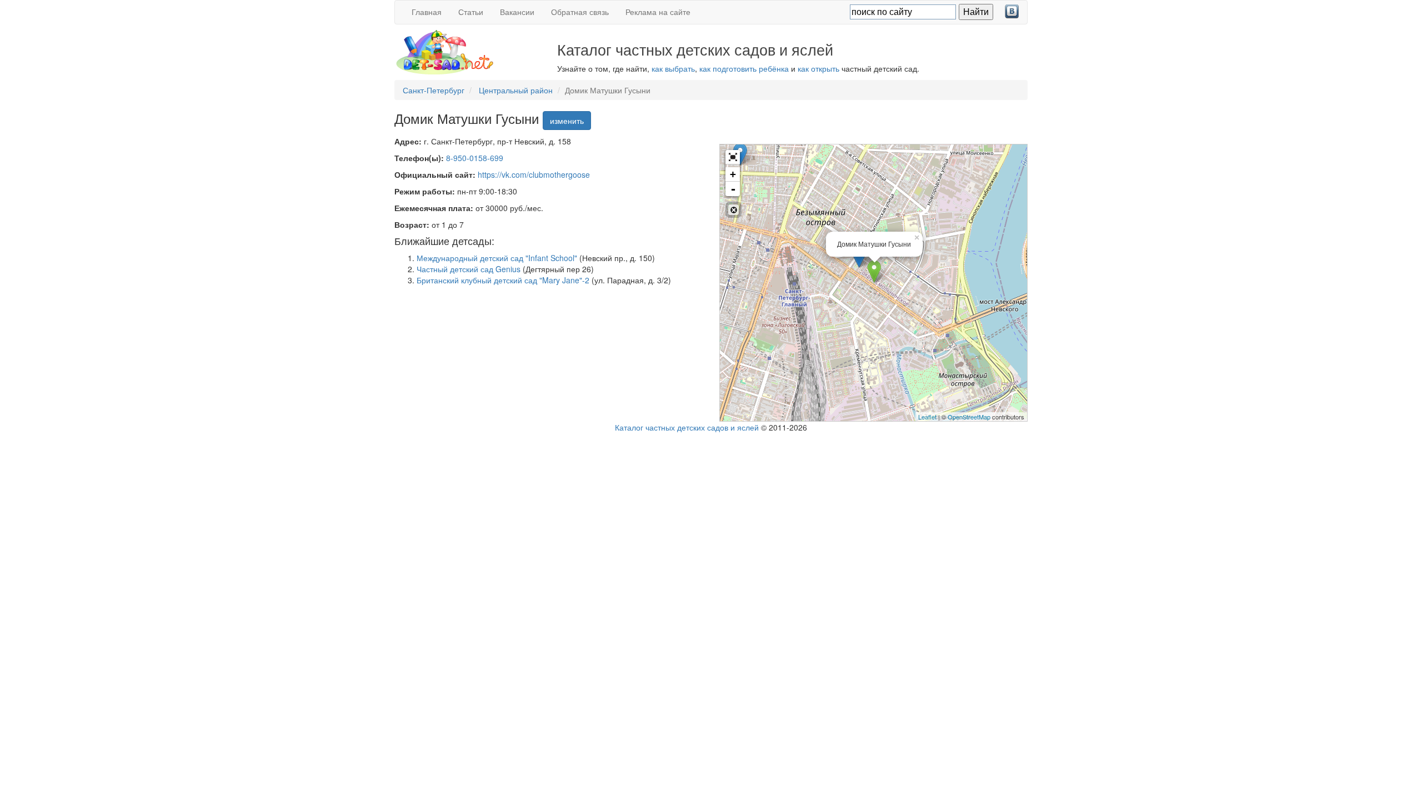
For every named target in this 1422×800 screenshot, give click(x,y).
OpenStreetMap (969, 416)
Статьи (470, 11)
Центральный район (516, 90)
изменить (567, 120)
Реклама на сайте (657, 11)
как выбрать (673, 68)
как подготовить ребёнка (744, 68)
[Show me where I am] (733, 209)
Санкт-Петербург (433, 90)
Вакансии (517, 11)
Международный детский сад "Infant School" (497, 257)
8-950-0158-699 (474, 157)
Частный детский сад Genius (468, 268)
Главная (427, 11)
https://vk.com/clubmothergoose (534, 174)
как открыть (818, 68)
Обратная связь (580, 11)
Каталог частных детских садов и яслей (687, 427)
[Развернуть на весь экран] (732, 157)
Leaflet (927, 416)
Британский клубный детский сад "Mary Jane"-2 (503, 280)
